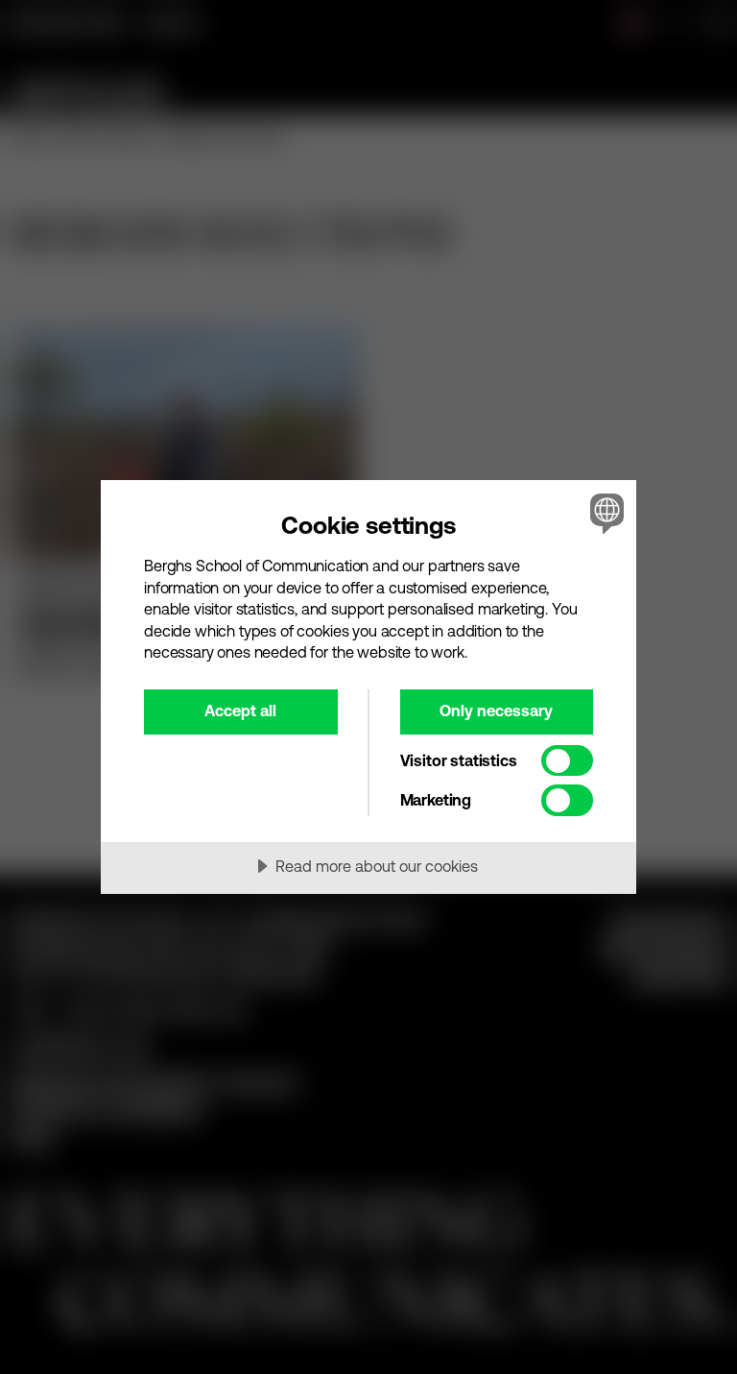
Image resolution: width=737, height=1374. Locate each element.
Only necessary (496, 710)
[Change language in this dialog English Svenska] (604, 512)
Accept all (240, 710)
